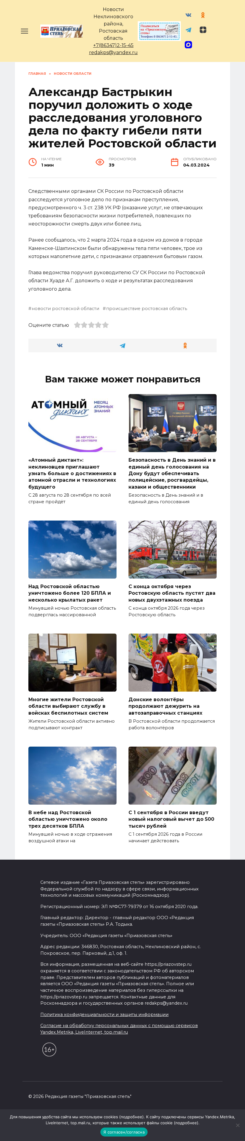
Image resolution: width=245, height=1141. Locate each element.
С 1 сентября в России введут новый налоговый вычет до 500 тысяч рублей (171, 819)
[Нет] (238, 1125)
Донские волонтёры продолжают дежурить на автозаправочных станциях (165, 706)
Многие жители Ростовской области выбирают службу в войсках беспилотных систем (68, 706)
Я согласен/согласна (124, 1132)
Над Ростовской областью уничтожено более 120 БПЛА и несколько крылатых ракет (69, 593)
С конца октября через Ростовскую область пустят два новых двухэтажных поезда (171, 593)
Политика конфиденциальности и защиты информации (104, 1014)
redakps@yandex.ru (113, 52)
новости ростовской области (65, 308)
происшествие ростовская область (146, 308)
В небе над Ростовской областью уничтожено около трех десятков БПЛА (67, 819)
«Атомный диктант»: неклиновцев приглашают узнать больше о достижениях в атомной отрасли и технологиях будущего (72, 473)
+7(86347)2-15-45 (113, 45)
